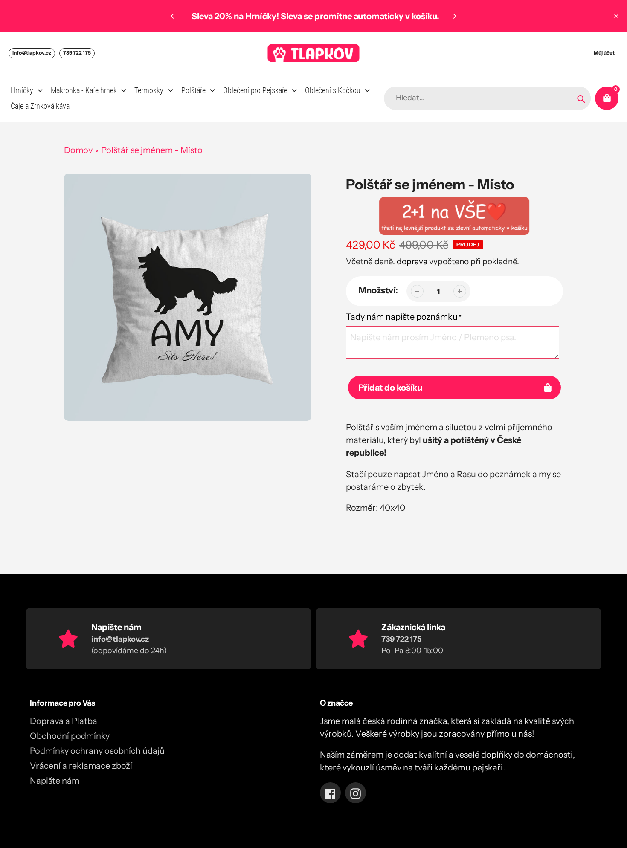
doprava (412, 261)
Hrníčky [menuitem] (22, 90)
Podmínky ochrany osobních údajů (97, 751)
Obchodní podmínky (70, 736)
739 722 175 (77, 52)
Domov (78, 150)
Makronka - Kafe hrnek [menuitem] (84, 90)
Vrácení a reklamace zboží (81, 766)
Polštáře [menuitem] (193, 90)
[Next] (454, 16)
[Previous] (172, 16)
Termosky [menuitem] (148, 90)
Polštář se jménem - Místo (152, 150)
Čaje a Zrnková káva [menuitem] (40, 105)
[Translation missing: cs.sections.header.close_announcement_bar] (616, 16)
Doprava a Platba (63, 721)
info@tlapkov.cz (31, 52)
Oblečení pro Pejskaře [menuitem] (255, 90)
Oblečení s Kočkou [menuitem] (332, 90)
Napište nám (54, 781)
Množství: (378, 290)
